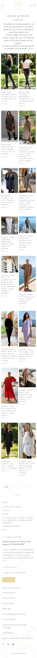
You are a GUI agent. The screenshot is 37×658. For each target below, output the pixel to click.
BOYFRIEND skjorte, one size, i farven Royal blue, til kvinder (8, 200)
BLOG (4, 530)
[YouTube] (13, 644)
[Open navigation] (3, 5)
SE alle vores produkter (12, 507)
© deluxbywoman (18, 653)
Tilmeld (8, 580)
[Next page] (30, 484)
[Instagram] (8, 644)
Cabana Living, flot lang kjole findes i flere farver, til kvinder (27, 299)
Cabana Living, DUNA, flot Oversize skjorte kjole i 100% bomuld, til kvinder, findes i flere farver (27, 154)
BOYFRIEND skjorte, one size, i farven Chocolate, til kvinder (8, 149)
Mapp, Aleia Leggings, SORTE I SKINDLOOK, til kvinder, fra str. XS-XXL (9, 96)
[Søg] (31, 5)
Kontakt (5, 514)
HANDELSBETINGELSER (11, 526)
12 (25, 485)
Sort (17, 495)
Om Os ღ (6, 510)
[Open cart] (34, 5)
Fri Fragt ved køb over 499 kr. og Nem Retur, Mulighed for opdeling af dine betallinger (18, 520)
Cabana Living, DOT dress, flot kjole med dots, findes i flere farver (27, 354)
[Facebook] (3, 644)
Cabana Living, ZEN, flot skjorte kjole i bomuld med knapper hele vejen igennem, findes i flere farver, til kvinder (8, 284)
